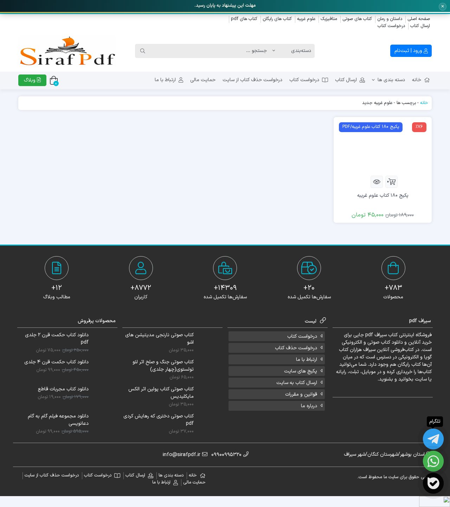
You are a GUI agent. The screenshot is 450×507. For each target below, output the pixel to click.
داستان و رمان (389, 18)
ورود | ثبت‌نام (409, 50)
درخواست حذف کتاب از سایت (252, 80)
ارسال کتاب (420, 26)
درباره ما (309, 406)
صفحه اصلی (418, 18)
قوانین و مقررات (301, 394)
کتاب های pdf (244, 18)
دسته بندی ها (391, 80)
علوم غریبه (306, 18)
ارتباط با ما (165, 80)
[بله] (433, 483)
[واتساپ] (433, 461)
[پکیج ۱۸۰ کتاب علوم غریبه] (382, 146)
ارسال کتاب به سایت (296, 382)
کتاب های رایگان (277, 18)
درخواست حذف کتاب (296, 348)
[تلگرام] (433, 439)
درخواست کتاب (391, 26)
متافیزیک (329, 18)
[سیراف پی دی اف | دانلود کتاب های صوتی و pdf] (67, 50)
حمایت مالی (203, 80)
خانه (416, 80)
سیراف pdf (376, 335)
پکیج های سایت (300, 371)
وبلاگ (30, 80)
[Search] (142, 51)
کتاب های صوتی (357, 18)
